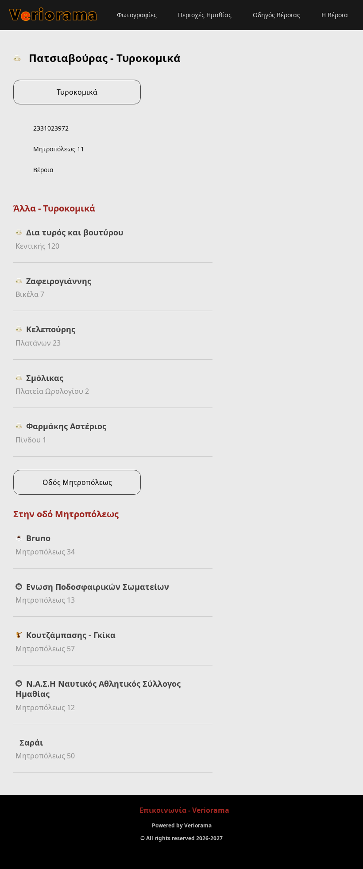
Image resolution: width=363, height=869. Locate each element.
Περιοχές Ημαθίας (205, 15)
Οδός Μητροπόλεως (77, 482)
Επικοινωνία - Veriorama (184, 810)
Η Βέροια (334, 15)
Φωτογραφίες (137, 15)
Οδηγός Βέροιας (276, 15)
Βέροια (43, 169)
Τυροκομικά (77, 92)
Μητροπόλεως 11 (58, 149)
